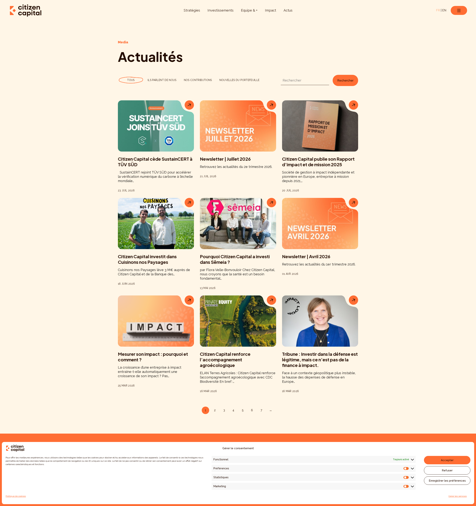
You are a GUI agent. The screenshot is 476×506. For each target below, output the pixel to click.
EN (444, 10)
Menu (459, 10)
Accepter (447, 460)
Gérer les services (457, 496)
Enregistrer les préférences (447, 480)
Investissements (221, 10)
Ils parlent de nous (162, 80)
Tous (130, 80)
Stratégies (192, 10)
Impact (270, 10)
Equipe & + (249, 10)
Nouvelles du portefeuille (239, 80)
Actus (288, 10)
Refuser (447, 470)
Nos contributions (198, 80)
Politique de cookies (16, 496)
